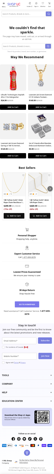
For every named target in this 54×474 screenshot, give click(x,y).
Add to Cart (13, 107)
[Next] (50, 188)
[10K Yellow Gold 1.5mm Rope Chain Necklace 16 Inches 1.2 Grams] (14, 184)
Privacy (23, 362)
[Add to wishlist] (23, 175)
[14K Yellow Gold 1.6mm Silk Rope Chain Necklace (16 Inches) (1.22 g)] (40, 184)
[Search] (49, 13)
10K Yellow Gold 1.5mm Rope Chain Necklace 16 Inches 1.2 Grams (13, 201)
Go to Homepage (27, 304)
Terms (16, 362)
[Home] (16, 4)
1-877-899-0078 (29, 257)
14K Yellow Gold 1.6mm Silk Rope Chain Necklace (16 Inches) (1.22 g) (39, 201)
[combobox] (24, 13)
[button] (27, 375)
